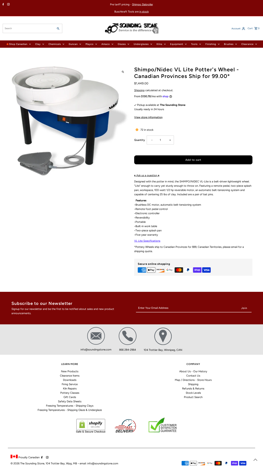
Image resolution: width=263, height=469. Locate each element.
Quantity (139, 140)
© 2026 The (18, 463)
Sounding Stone (34, 463)
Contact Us (193, 375)
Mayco (90, 44)
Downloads (69, 380)
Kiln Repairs (70, 388)
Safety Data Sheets (69, 401)
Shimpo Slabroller (142, 4)
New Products (69, 371)
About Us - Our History (193, 371)
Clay (38, 44)
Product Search (193, 397)
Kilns (159, 44)
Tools (194, 44)
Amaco (105, 44)
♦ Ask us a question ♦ (146, 175)
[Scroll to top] (255, 460)
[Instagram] (8, 4)
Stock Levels (193, 392)
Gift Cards (70, 397)
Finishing (210, 44)
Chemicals (54, 44)
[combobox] (28, 28)
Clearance (247, 44)
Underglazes (141, 44)
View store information (148, 117)
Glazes (122, 44)
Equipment (176, 44)
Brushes (228, 44)
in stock (144, 11)
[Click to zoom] (123, 72)
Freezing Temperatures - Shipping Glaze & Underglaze (70, 410)
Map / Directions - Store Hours (193, 380)
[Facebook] (3, 4)
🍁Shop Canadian (16, 44)
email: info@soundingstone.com (99, 463)
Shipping (139, 90)
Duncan (73, 44)
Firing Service (70, 384)
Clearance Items (69, 375)
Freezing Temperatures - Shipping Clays (69, 405)
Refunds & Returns (193, 388)
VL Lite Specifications (147, 240)
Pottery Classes (69, 392)
